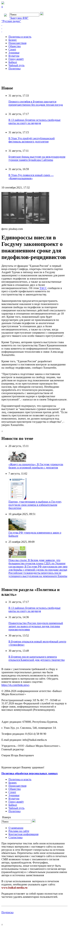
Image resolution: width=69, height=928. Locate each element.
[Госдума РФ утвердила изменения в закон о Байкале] (17, 529)
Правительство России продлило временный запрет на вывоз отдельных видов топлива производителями (35, 626)
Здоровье (13, 52)
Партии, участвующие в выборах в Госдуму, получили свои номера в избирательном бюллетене (35, 505)
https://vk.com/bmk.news (15, 684)
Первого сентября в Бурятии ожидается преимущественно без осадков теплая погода (35, 103)
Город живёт (16, 58)
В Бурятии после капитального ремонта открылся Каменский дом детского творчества (36, 658)
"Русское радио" (11, 21)
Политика (14, 68)
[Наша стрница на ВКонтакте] (34, 24)
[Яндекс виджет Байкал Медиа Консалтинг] (34, 30)
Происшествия (17, 43)
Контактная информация (23, 834)
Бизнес (12, 39)
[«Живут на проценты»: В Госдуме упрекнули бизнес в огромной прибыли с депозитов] (17, 461)
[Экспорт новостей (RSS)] (34, 27)
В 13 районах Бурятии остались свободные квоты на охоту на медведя (34, 121)
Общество (14, 46)
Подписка (7, 912)
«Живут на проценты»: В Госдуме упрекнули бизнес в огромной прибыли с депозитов (35, 466)
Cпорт (12, 49)
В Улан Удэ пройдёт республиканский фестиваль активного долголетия (31, 140)
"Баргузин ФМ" (18, 17)
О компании (15, 827)
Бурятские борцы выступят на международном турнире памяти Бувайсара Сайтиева (36, 158)
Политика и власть (19, 36)
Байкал (12, 62)
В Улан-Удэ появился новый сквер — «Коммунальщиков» (31, 177)
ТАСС (43, 288)
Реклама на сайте (18, 831)
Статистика (15, 837)
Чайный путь (16, 65)
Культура (13, 55)
